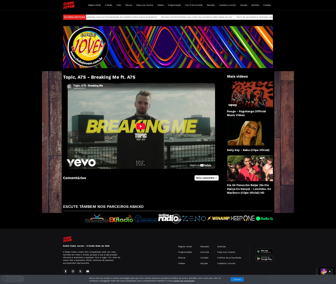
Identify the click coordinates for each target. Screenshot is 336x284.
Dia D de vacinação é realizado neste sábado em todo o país (231, 17)
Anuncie (204, 252)
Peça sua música (144, 5)
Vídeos (160, 5)
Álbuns (128, 5)
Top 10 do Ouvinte (194, 5)
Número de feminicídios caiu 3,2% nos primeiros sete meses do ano (159, 17)
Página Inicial (94, 5)
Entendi (237, 279)
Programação (174, 5)
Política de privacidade (229, 257)
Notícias (255, 5)
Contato (267, 5)
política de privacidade (183, 281)
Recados (211, 5)
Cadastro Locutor (227, 5)
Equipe (243, 5)
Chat (118, 5)
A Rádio (108, 5)
